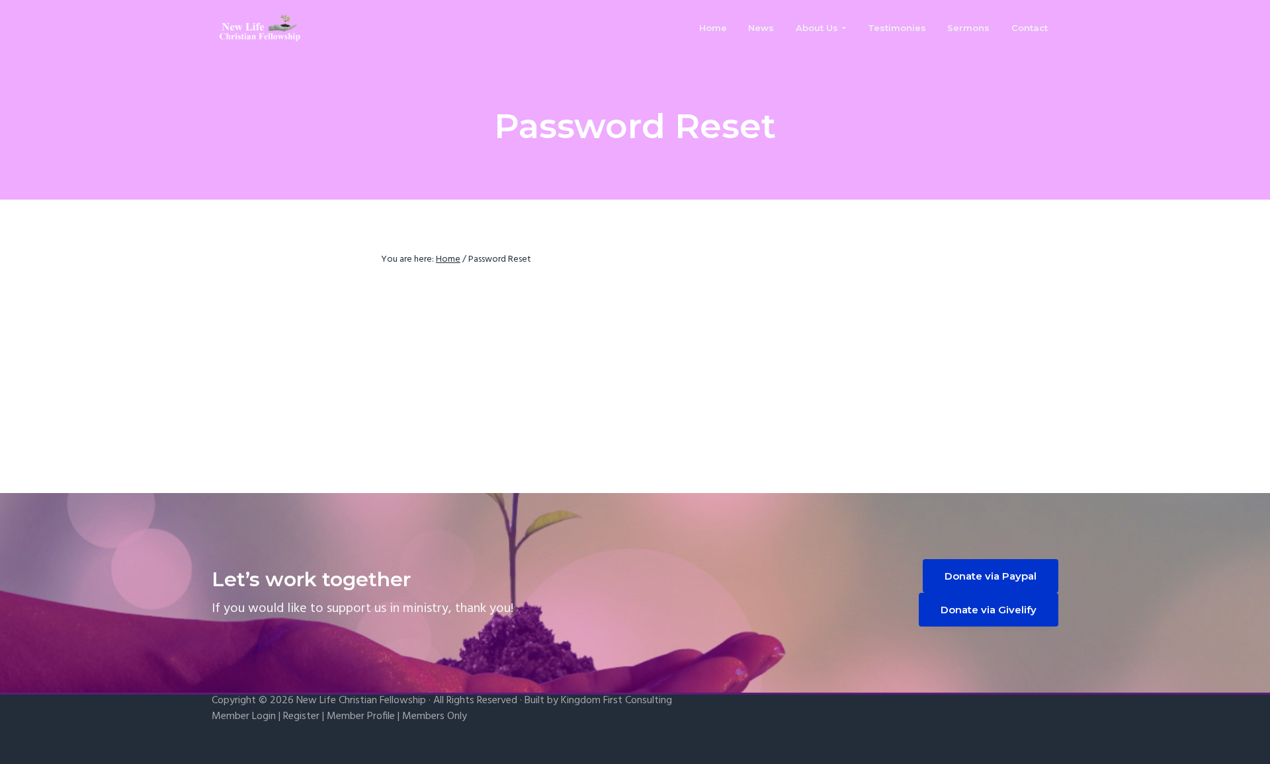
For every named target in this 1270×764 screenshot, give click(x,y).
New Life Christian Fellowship (361, 700)
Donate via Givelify (989, 609)
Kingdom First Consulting (616, 700)
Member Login (244, 716)
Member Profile (361, 716)
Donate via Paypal (991, 576)
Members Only (434, 716)
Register (301, 716)
